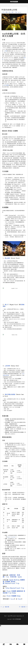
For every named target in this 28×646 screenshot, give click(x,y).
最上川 (7, 304)
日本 (3, 12)
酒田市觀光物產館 (10, 394)
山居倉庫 (7, 366)
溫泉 (12, 12)
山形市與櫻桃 (6, 85)
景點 (6, 12)
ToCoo (7, 588)
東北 (9, 12)
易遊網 (7, 582)
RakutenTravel (10, 583)
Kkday (14, 593)
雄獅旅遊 (12, 575)
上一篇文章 (5, 607)
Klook (9, 591)
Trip (7, 577)
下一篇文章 (23, 607)
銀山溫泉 (7, 258)
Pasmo (19, 599)
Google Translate (11, 537)
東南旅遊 (13, 577)
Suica (12, 599)
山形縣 (5, 51)
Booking (16, 580)
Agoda (20, 577)
